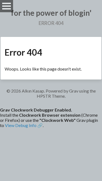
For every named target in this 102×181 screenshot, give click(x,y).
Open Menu (6, 6)
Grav (73, 90)
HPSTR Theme (51, 96)
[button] (51, 117)
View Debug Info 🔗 (24, 125)
